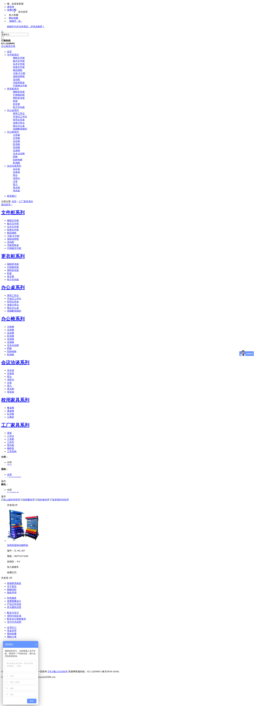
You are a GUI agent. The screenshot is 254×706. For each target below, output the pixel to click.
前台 (15, 175)
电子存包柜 (19, 107)
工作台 (10, 436)
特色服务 (11, 598)
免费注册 (11, 10)
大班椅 (16, 135)
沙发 (15, 181)
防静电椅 (17, 159)
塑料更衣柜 (19, 98)
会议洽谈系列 (14, 166)
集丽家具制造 (14, 583)
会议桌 (16, 169)
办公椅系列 (13, 132)
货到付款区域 (14, 616)
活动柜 (16, 79)
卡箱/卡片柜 (19, 73)
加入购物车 (13, 567)
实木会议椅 (19, 153)
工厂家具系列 (26, 201)
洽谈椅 (16, 150)
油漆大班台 (19, 122)
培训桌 (16, 190)
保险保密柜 (19, 76)
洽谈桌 (16, 172)
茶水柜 (16, 187)
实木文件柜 (19, 64)
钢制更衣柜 (19, 92)
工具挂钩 (11, 451)
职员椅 (16, 144)
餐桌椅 (10, 408)
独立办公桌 (19, 126)
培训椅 (16, 147)
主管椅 (16, 138)
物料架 (10, 448)
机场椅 (16, 163)
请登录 (10, 7)
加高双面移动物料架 (17, 545)
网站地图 (13, 18)
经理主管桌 (19, 119)
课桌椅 (10, 411)
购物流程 (11, 589)
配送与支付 (13, 612)
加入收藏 (13, 15)
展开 (3, 481)
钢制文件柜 (19, 58)
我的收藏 (11, 633)
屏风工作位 (19, 113)
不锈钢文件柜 (20, 85)
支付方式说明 (14, 622)
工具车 (10, 442)
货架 (9, 433)
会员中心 (11, 627)
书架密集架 (19, 82)
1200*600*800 (14, 477)
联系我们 (11, 196)
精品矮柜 (17, 70)
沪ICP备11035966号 (58, 671)
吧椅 (15, 156)
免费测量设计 (14, 601)
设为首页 (23, 12)
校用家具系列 (15, 400)
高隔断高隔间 (20, 129)
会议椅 (16, 141)
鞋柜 (15, 101)
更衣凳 (16, 104)
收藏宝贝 (11, 572)
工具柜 (10, 439)
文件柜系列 (13, 55)
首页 (9, 51)
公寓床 (10, 417)
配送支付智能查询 (16, 619)
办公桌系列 (13, 110)
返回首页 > (6, 204)
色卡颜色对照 (14, 607)
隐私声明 (11, 592)
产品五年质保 (14, 604)
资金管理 (11, 630)
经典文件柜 (19, 67)
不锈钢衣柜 (19, 95)
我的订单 (11, 636)
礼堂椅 (10, 414)
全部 (9, 474)
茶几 (15, 184)
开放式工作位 (20, 116)
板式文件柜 (19, 61)
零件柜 (10, 445)
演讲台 (16, 178)
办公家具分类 (8, 46)
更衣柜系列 (13, 88)
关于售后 (11, 586)
